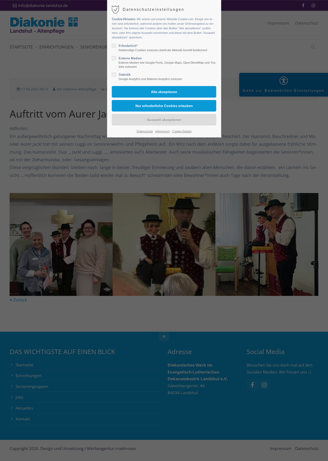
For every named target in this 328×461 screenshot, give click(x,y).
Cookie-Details (182, 131)
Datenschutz (145, 131)
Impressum (162, 131)
